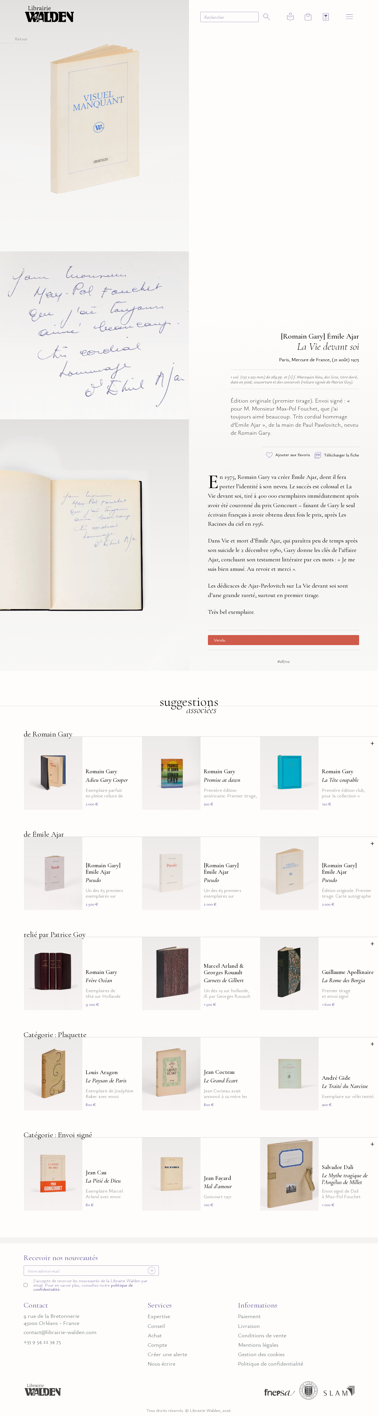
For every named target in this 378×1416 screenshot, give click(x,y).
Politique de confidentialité (270, 1363)
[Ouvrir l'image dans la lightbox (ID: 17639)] (94, 543)
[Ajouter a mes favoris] (74, 744)
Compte (157, 1345)
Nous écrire (161, 1363)
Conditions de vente (262, 1335)
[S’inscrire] (151, 1270)
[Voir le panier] (308, 16)
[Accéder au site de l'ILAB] (308, 1392)
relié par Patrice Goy (55, 934)
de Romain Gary (48, 734)
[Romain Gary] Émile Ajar (320, 336)
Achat (155, 1335)
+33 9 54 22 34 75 (42, 1341)
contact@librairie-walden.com (60, 1332)
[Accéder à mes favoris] (326, 17)
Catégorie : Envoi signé (58, 1134)
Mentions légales (258, 1345)
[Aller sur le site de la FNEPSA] (278, 1392)
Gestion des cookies (261, 1354)
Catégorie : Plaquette (55, 1034)
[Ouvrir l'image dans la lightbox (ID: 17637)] (94, 334)
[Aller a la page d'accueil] (49, 13)
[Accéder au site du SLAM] (339, 1392)
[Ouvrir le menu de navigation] (349, 16)
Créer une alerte (167, 1354)
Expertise (159, 1316)
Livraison (249, 1326)
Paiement (249, 1316)
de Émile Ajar (44, 834)
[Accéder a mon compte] (290, 17)
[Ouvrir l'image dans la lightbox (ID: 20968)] (94, 124)
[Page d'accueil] (43, 1392)
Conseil (156, 1326)
